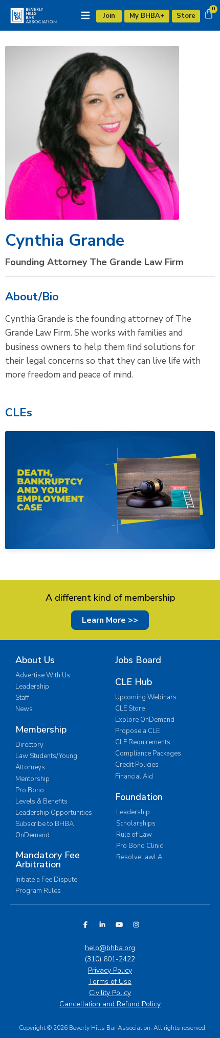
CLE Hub (133, 682)
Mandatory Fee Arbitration (47, 859)
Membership (41, 729)
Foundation (139, 797)
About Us (35, 660)
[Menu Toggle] (85, 15)
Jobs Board (138, 660)
